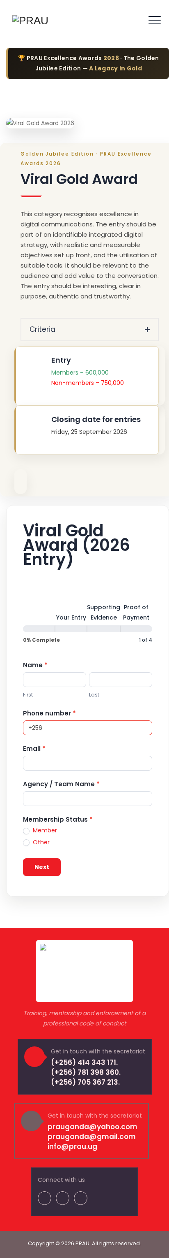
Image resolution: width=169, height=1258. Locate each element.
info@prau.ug (72, 1146)
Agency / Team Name (61, 784)
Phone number (49, 713)
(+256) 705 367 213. (85, 1082)
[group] (87, 624)
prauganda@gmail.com (92, 1137)
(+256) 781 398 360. (86, 1072)
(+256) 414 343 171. (84, 1062)
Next (41, 867)
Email (34, 748)
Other (40, 842)
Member (44, 830)
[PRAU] (30, 20)
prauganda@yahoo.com (92, 1127)
